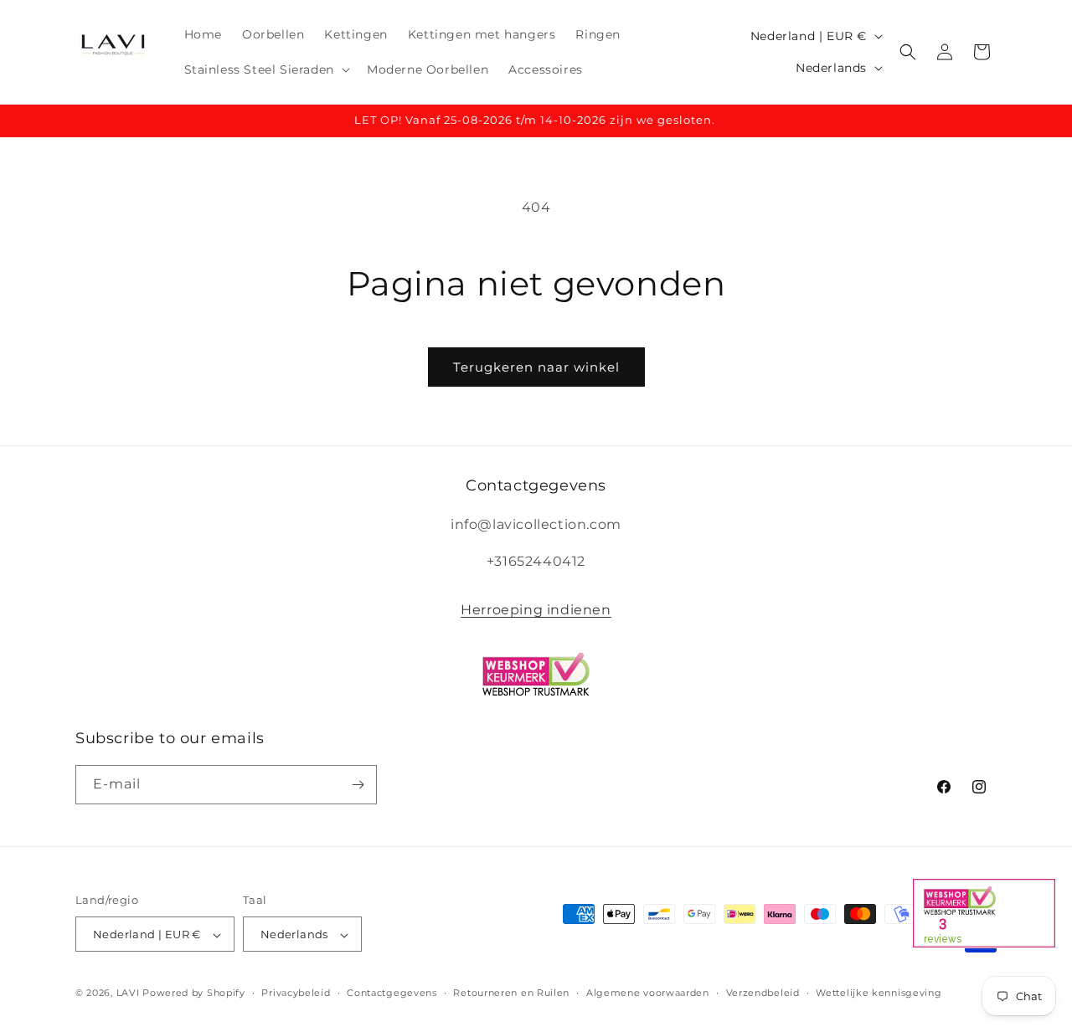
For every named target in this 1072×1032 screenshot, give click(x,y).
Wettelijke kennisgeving (878, 993)
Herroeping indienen (536, 610)
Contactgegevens (392, 993)
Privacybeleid (295, 993)
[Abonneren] (357, 784)
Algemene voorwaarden (647, 993)
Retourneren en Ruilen (511, 993)
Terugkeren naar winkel (536, 367)
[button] (265, 69)
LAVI (128, 993)
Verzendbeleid (763, 993)
